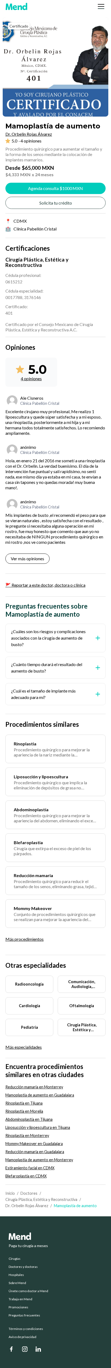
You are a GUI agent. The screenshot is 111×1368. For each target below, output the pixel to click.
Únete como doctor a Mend (28, 1291)
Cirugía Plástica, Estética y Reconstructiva (41, 1199)
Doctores (28, 1193)
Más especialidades (23, 1047)
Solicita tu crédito (55, 202)
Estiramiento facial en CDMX (29, 1168)
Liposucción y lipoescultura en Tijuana (37, 1127)
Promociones (18, 1307)
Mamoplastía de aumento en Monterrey (39, 1159)
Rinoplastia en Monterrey (27, 1135)
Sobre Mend (17, 1283)
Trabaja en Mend (20, 1299)
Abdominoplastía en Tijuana (29, 1119)
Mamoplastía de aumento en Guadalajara (39, 1095)
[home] (16, 6)
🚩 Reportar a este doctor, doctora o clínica (45, 585)
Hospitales (16, 1275)
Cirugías (14, 1259)
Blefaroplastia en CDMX (26, 1176)
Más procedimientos (24, 939)
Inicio (10, 1193)
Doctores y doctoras (23, 1267)
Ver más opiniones (27, 558)
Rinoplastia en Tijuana (24, 1103)
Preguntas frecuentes (24, 1315)
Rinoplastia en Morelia (24, 1111)
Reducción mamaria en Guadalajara (34, 1151)
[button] (100, 6)
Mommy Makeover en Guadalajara (34, 1143)
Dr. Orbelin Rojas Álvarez (26, 1206)
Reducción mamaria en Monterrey (34, 1087)
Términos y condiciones (26, 1329)
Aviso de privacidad (22, 1337)
